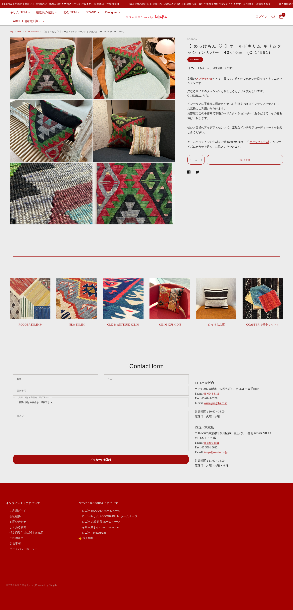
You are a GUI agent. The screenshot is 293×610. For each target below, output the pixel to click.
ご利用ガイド (16, 510)
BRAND (91, 12)
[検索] (273, 17)
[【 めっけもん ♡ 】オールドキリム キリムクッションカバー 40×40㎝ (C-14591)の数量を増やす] (202, 159)
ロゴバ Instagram (92, 532)
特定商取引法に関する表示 (24, 532)
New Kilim (77, 324)
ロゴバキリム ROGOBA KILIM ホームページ (107, 516)
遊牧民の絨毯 (45, 12)
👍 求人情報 (86, 538)
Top (12, 31)
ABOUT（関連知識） (27, 21)
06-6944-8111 (211, 393)
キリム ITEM (18, 12)
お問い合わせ (16, 521)
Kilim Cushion (32, 31)
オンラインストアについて (23, 503)
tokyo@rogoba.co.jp (215, 452)
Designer (111, 12)
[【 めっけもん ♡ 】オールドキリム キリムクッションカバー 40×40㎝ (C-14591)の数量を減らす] (191, 159)
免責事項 (13, 543)
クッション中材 (259, 141)
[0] (280, 17)
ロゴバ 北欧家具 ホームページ (99, 521)
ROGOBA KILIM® (30, 324)
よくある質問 (16, 527)
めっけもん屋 (216, 324)
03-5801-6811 (211, 442)
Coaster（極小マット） (262, 324)
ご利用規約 (15, 538)
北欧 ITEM (70, 12)
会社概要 (13, 516)
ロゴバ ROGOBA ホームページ (99, 510)
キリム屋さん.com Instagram (99, 527)
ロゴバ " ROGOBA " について (98, 503)
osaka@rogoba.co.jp (215, 403)
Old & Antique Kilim (123, 324)
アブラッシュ (204, 78)
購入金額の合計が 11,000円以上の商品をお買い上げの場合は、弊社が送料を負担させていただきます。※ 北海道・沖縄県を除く (195, 4)
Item (19, 31)
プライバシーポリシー (21, 549)
